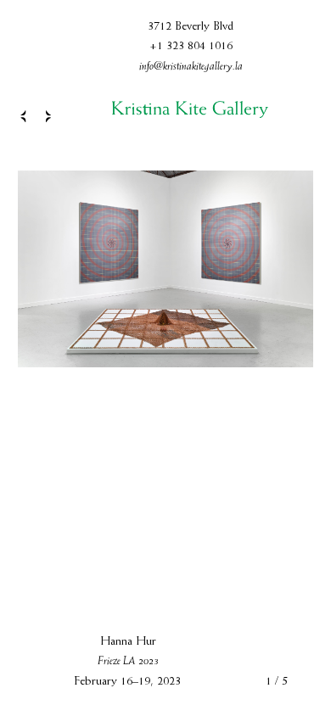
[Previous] (19, 116)
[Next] (51, 116)
